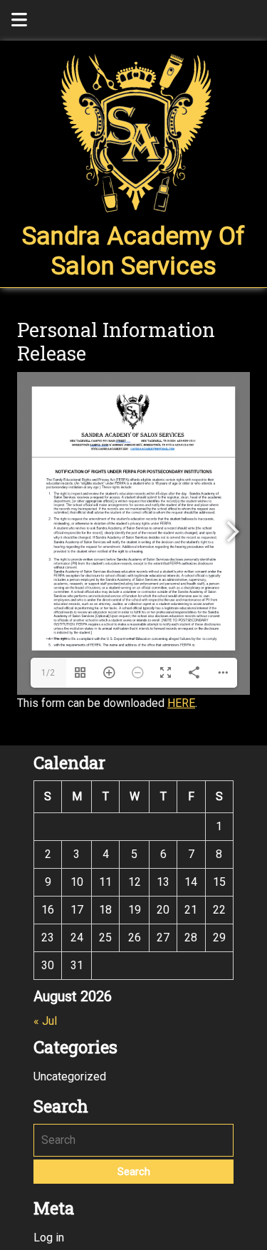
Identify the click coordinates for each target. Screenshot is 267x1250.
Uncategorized (69, 1076)
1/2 (48, 673)
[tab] (19, 20)
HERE (181, 703)
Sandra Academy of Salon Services (133, 251)
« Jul (45, 1021)
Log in (48, 1237)
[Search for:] (133, 1140)
